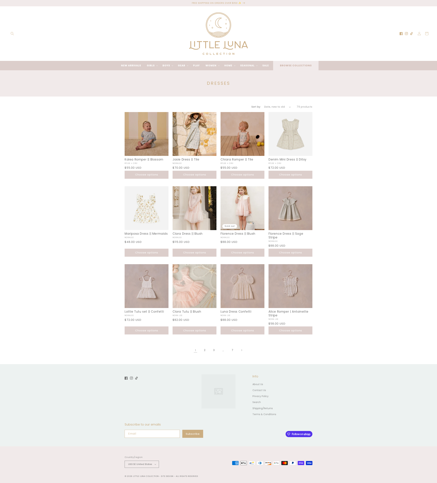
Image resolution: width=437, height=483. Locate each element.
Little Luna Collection (146, 476)
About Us (257, 384)
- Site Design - (167, 476)
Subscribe (193, 434)
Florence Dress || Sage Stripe (286, 235)
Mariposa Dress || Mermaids (146, 234)
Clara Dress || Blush (188, 234)
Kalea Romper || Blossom (144, 159)
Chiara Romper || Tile (237, 159)
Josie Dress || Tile (186, 159)
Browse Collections (296, 65)
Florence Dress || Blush (238, 234)
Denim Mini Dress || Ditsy (288, 159)
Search (256, 402)
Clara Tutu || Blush (187, 311)
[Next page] (241, 350)
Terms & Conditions (264, 414)
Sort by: (256, 106)
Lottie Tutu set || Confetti (144, 311)
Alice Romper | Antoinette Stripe (288, 313)
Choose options (146, 174)
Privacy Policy (260, 396)
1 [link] (195, 350)
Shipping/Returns (262, 408)
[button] (12, 33)
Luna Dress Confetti (236, 311)
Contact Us (259, 390)
